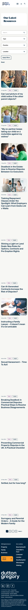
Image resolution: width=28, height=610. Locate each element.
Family (3, 550)
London (18, 557)
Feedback (17, 591)
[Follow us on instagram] (7, 586)
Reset (3, 62)
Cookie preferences (8, 597)
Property (4, 547)
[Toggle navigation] (17, 3)
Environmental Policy (5, 593)
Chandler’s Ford (20, 551)
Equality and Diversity (5, 595)
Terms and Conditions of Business (17, 595)
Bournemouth (21, 547)
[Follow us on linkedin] (3, 586)
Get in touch (4, 559)
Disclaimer (12, 591)
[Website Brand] (6, 4)
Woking (18, 565)
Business (4, 553)
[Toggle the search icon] (25, 4)
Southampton (21, 560)
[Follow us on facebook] (12, 586)
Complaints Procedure (5, 591)
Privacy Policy (14, 590)
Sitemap (2, 597)
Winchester (20, 562)
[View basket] (21, 4)
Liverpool (19, 554)
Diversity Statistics (13, 593)
